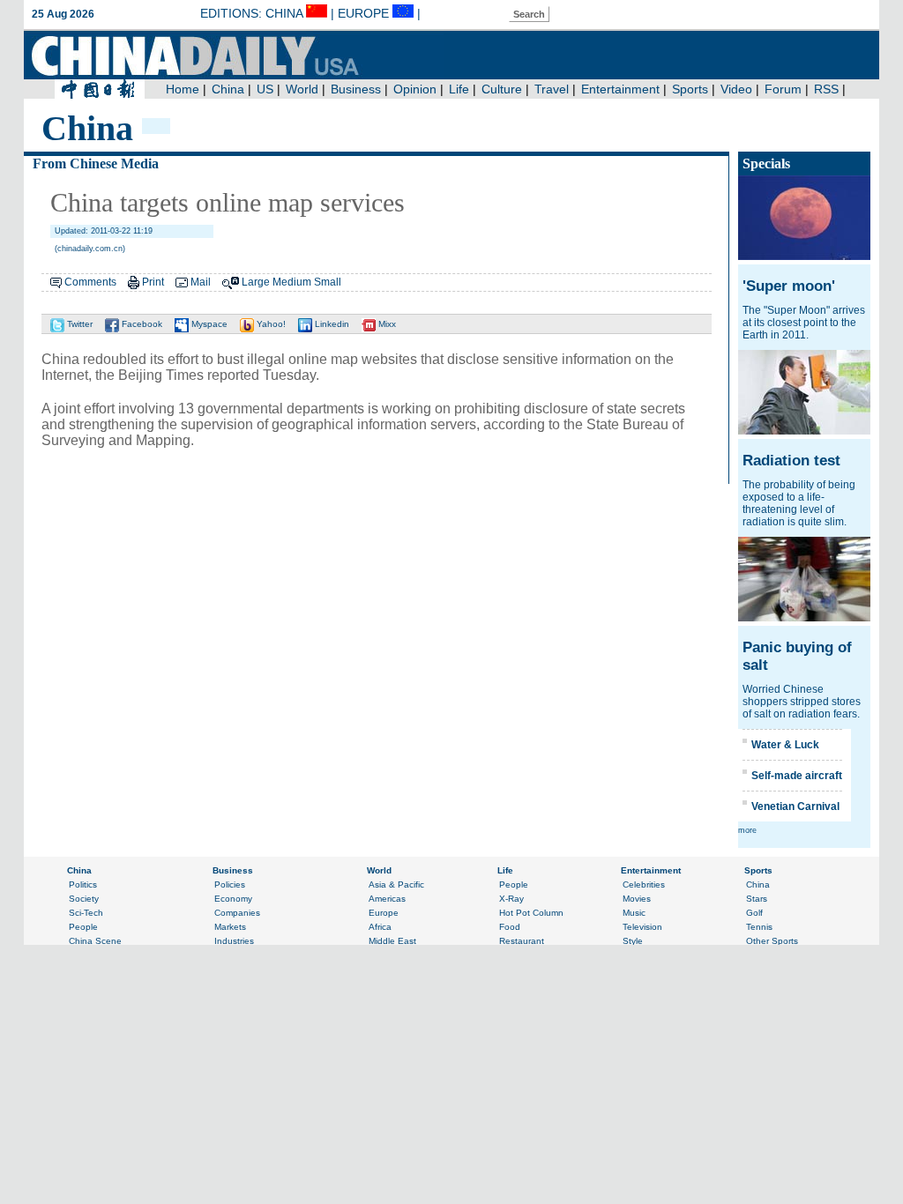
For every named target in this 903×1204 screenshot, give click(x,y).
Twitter (78, 324)
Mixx (386, 324)
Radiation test (791, 460)
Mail (200, 282)
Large (256, 282)
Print (153, 282)
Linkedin (330, 324)
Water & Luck (785, 745)
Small (327, 282)
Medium (291, 282)
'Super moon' (789, 286)
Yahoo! (270, 324)
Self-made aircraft (796, 775)
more (747, 830)
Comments (90, 282)
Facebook (140, 324)
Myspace (208, 324)
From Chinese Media (96, 163)
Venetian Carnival (795, 806)
